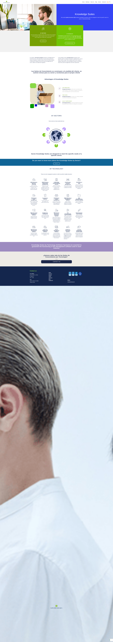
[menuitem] (83, 2)
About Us (50, 277)
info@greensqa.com (71, 281)
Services (50, 273)
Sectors (50, 275)
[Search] (110, 2)
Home (50, 272)
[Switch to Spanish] (108, 2)
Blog (49, 279)
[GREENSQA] (6, 2)
